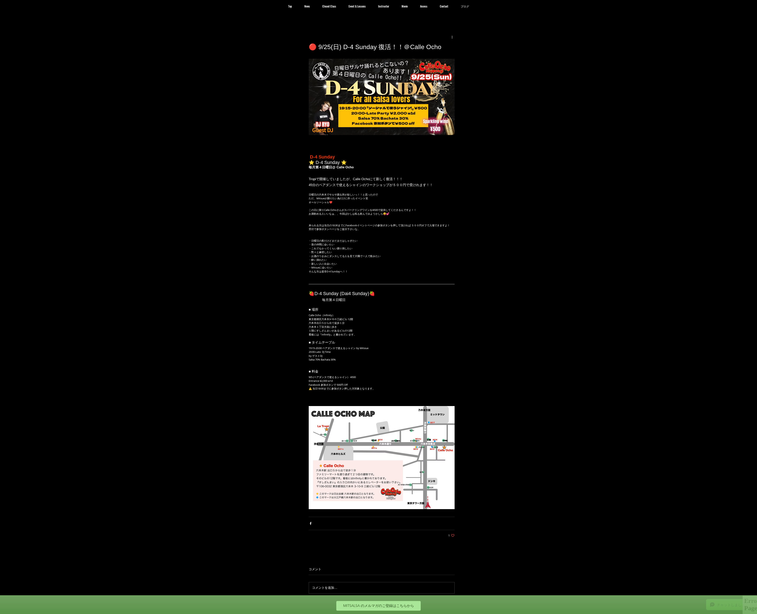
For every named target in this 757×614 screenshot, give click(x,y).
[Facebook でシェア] (310, 523)
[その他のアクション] (452, 37)
